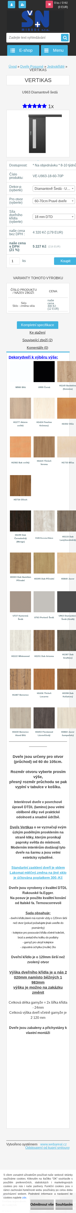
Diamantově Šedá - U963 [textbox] (54, 188)
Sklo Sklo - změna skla (23, 304)
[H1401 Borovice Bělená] (44, 512)
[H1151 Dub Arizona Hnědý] (44, 631)
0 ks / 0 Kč (61, 2)
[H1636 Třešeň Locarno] (44, 670)
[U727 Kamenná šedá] (20, 593)
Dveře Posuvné (31, 66)
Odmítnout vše (42, 1204)
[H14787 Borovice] (20, 670)
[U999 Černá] (44, 362)
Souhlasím (64, 1204)
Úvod (13, 66)
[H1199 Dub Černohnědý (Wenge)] (20, 512)
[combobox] (54, 188)
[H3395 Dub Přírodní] (44, 554)
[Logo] (35, 20)
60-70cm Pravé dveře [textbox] (51, 201)
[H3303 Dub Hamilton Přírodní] (20, 554)
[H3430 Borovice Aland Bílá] (20, 709)
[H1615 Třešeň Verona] (44, 438)
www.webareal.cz (53, 1144)
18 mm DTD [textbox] (44, 217)
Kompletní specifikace (37, 325)
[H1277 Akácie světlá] (20, 399)
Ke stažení (37, 332)
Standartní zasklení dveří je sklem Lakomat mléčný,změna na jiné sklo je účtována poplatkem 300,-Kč (38, 873)
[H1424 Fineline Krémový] (44, 399)
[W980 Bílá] (20, 362)
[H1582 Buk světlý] (20, 438)
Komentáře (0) (37, 347)
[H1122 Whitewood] (20, 631)
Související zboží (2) (37, 340)
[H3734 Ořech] (20, 476)
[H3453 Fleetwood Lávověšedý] (44, 709)
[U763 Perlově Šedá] (44, 593)
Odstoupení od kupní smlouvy (47, 1147)
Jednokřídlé (56, 66)
